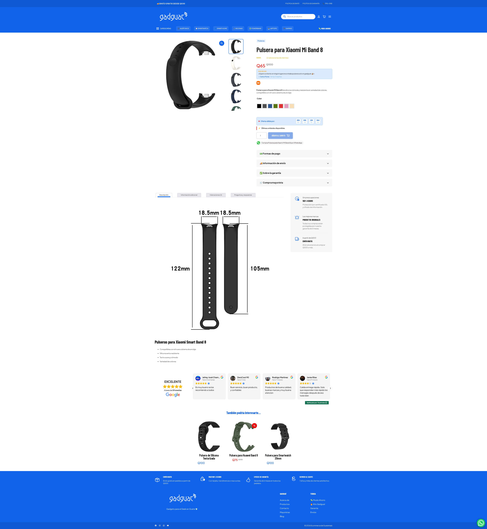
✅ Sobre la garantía (270, 173)
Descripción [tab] (164, 195)
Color (259, 99)
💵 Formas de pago (270, 153)
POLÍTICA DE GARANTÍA (311, 3)
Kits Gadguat (319, 504)
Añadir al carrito (278, 135)
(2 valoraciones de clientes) (277, 58)
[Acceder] (318, 16)
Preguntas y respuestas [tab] (243, 195)
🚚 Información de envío (273, 163)
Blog (282, 516)
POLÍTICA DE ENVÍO (292, 3)
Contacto (284, 508)
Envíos (313, 512)
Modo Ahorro (319, 500)
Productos (285, 504)
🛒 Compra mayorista (271, 182)
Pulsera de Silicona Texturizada (209, 457)
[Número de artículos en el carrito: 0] (324, 16)
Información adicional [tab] (189, 195)
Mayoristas (285, 512)
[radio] (259, 106)
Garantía (314, 508)
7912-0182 (328, 3)
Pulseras (261, 41)
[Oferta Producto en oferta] (243, 436)
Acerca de (284, 500)
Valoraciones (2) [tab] (216, 195)
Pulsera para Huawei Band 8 (243, 455)
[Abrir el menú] (329, 16)
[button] (221, 43)
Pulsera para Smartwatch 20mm (278, 457)
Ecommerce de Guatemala (321, 525)
